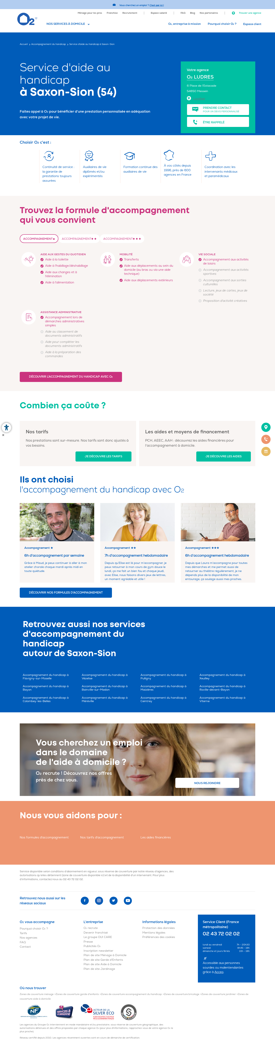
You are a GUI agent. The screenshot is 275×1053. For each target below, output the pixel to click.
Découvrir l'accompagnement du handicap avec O (71, 376)
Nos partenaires (209, 13)
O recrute (91, 928)
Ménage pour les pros (90, 13)
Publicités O (92, 946)
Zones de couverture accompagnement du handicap (131, 994)
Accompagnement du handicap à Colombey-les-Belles (46, 699)
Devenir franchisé (96, 932)
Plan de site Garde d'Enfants (103, 960)
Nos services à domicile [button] (66, 24)
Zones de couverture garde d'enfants (77, 994)
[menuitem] (90, 12)
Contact (25, 946)
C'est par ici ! (157, 5)
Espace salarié (159, 13)
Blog (192, 13)
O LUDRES (200, 77)
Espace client (252, 24)
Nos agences (28, 937)
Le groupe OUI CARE (98, 937)
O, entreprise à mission (184, 24)
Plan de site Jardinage (99, 969)
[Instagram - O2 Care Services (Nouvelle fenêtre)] (99, 901)
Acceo (218, 972)
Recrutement (129, 13)
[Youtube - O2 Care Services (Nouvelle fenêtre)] (128, 901)
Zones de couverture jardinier (219, 994)
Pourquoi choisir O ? (222, 24)
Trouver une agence (249, 13)
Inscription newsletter (98, 950)
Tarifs (23, 933)
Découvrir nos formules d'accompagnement (66, 592)
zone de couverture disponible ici (83, 875)
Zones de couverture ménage (37, 994)
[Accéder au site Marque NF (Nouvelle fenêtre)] (37, 1012)
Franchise (112, 13)
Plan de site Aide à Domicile (102, 964)
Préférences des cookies (158, 937)
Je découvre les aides (224, 456)
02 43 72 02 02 (73, 879)
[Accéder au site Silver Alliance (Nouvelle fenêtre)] (129, 1012)
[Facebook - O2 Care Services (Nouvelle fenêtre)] (85, 901)
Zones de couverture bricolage (181, 994)
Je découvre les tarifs (103, 456)
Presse (88, 941)
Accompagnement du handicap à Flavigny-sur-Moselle (46, 676)
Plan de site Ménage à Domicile (105, 955)
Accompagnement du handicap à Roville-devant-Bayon (222, 688)
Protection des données (158, 928)
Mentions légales (153, 932)
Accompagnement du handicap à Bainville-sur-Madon (105, 688)
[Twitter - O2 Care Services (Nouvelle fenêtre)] (114, 901)
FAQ (183, 13)
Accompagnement (38, 239)
